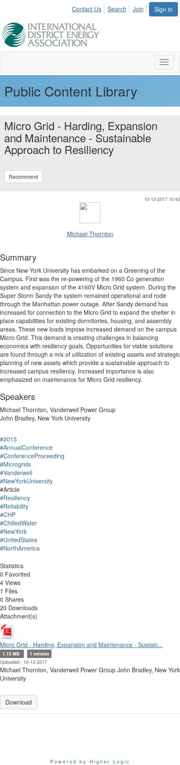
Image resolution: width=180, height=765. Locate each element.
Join (138, 9)
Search (117, 9)
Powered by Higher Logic (90, 761)
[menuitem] (89, 7)
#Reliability (14, 506)
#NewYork (13, 531)
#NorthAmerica (20, 548)
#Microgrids (15, 464)
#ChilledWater (18, 523)
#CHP (7, 514)
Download (18, 702)
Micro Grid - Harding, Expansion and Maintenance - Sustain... (81, 644)
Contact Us (86, 9)
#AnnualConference (26, 447)
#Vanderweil (16, 472)
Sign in (163, 9)
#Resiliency (15, 497)
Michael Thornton (90, 234)
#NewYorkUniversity (26, 481)
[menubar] (110, 7)
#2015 (8, 439)
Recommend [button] (23, 176)
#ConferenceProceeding (32, 456)
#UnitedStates (18, 539)
